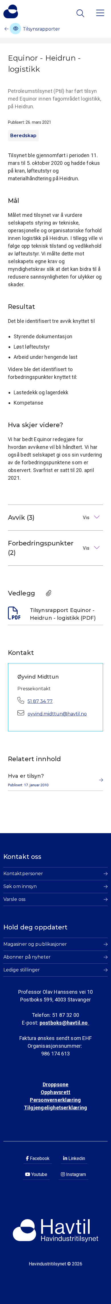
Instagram (75, 1174)
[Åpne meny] (100, 12)
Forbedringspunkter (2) (49, 548)
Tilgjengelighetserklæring (55, 1108)
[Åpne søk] (81, 13)
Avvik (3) (49, 517)
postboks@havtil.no (64, 1023)
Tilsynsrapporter (41, 29)
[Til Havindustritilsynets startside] (10, 11)
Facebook (39, 1158)
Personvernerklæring (55, 1100)
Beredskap (23, 135)
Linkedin (76, 1158)
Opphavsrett (55, 1092)
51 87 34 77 (40, 701)
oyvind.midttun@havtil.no (57, 714)
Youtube (38, 1174)
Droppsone (56, 1084)
